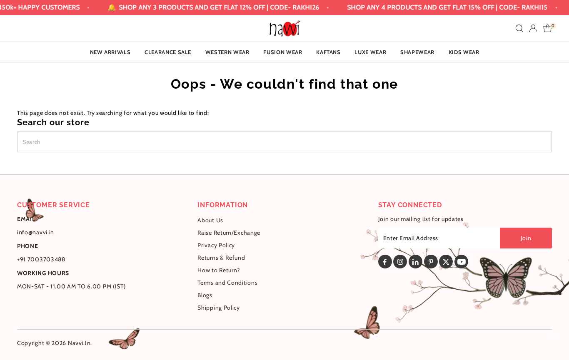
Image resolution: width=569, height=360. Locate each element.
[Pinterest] (431, 261)
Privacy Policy (216, 245)
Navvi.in (79, 343)
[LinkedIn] (415, 261)
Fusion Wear (282, 52)
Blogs (204, 295)
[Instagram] (400, 261)
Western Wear (227, 52)
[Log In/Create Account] (533, 28)
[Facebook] (385, 261)
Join (526, 238)
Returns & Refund (221, 257)
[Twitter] (446, 261)
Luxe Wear (370, 52)
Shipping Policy (218, 307)
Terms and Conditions (227, 282)
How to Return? (218, 270)
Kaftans (328, 52)
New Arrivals (110, 52)
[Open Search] (519, 28)
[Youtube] (461, 261)
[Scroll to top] (552, 337)
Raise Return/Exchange (228, 232)
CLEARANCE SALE (168, 52)
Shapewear (417, 52)
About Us (210, 220)
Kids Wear (464, 52)
